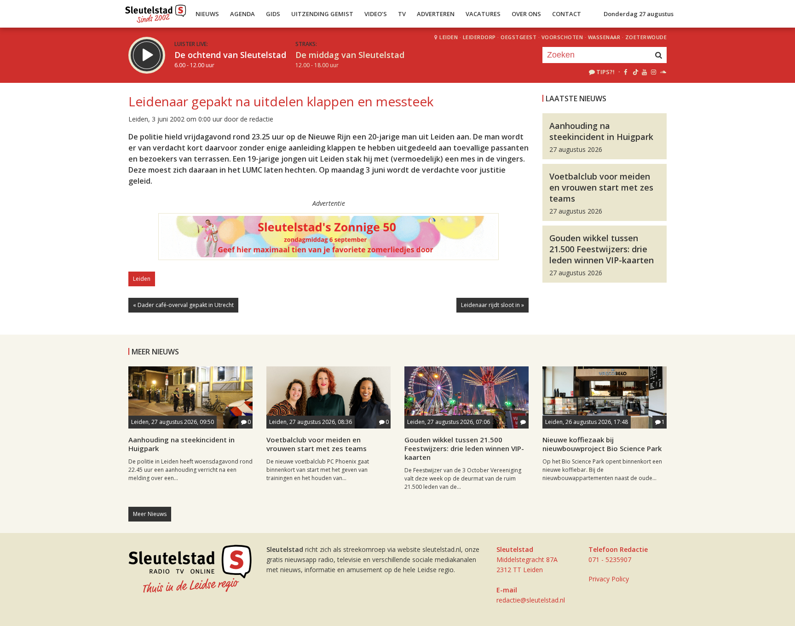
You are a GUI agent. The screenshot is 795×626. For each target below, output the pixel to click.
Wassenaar (604, 37)
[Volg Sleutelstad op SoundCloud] (662, 72)
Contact (566, 14)
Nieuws (207, 14)
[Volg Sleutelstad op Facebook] (625, 72)
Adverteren (436, 14)
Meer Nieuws (150, 514)
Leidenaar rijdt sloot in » (492, 305)
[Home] (155, 11)
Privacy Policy (608, 578)
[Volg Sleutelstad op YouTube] (643, 72)
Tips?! (605, 72)
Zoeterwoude (646, 37)
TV (402, 14)
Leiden (448, 37)
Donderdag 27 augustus (639, 14)
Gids (273, 14)
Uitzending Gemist (322, 14)
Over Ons (526, 14)
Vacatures (483, 14)
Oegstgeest (518, 37)
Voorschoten (562, 37)
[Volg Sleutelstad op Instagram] (653, 72)
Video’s (375, 14)
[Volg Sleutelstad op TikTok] (634, 72)
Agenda (242, 14)
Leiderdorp (479, 37)
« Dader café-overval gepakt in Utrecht (183, 305)
